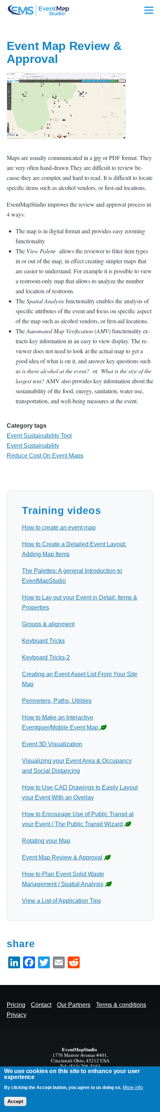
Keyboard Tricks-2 (46, 657)
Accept (15, 1101)
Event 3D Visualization (52, 744)
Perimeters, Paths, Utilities (57, 701)
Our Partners (73, 1005)
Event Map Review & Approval (62, 857)
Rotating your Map (46, 841)
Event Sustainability (33, 446)
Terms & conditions (121, 1005)
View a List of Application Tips (61, 901)
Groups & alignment (48, 624)
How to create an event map (59, 527)
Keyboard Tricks (43, 641)
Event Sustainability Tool (39, 436)
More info (133, 1087)
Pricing (16, 1005)
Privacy (16, 1015)
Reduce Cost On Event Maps (45, 456)
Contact (41, 1005)
